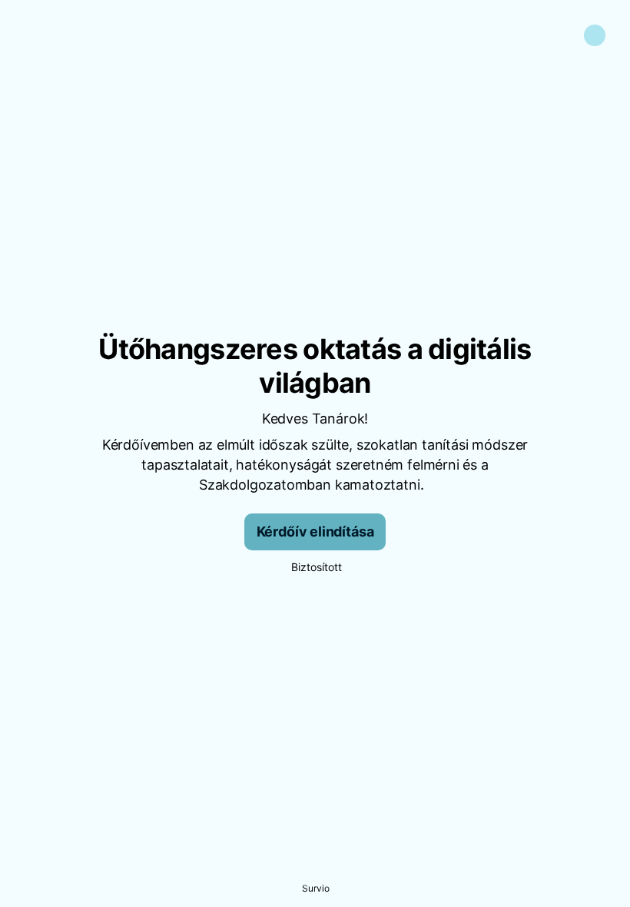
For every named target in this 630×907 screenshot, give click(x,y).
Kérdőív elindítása (315, 531)
